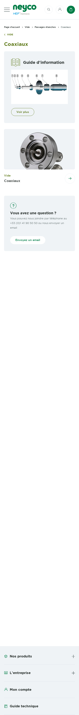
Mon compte (20, 689)
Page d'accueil (12, 27)
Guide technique (24, 706)
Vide (10, 34)
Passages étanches (45, 27)
